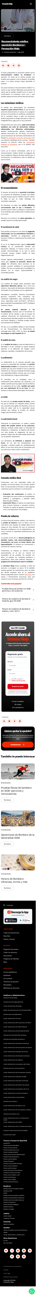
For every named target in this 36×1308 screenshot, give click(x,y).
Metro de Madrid (7, 1243)
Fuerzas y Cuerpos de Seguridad (15, 1141)
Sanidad (6, 1228)
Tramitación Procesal (9, 1218)
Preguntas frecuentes (10, 949)
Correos (5, 1240)
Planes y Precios (9, 939)
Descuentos (7, 956)
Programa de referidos (11, 959)
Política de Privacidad (18, 680)
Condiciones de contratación (12, 1266)
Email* (10, 670)
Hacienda (7, 1222)
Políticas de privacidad (10, 1277)
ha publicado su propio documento (19, 138)
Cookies (5, 1270)
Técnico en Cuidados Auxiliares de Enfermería (15, 1230)
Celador (5, 1232)
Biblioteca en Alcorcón (11, 988)
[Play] (17, 173)
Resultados (7, 985)
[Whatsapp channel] (24, 1257)
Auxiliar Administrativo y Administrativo (14, 1235)
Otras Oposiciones (10, 1238)
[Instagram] (12, 1251)
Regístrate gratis (18, 686)
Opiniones (7, 975)
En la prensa (7, 978)
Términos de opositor (11, 982)
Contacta (10, 905)
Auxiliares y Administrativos (14, 995)
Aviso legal (6, 1273)
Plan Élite (28, 575)
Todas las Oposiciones (11, 933)
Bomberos (7, 1186)
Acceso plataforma (10, 972)
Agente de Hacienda (8, 1224)
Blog (5, 962)
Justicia (6, 1213)
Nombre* (10, 661)
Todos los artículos (10, 952)
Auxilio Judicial (7, 1216)
